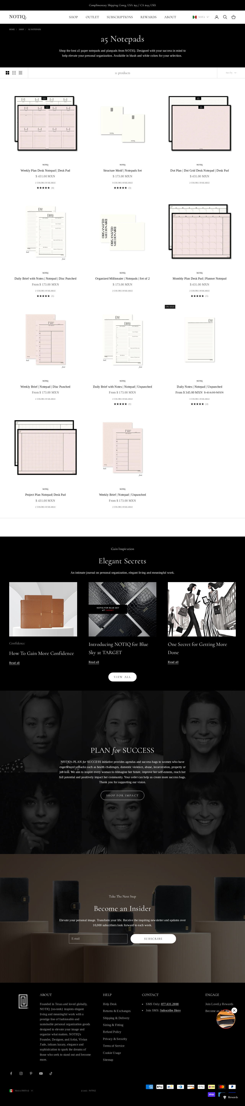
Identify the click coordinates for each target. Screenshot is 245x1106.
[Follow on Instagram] (21, 1073)
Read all (14, 662)
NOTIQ (45, 165)
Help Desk (110, 1004)
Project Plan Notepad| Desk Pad (45, 494)
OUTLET (92, 17)
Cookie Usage (112, 1052)
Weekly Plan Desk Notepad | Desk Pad (45, 170)
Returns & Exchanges (117, 1011)
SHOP (73, 17)
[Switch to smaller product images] (14, 73)
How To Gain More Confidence (41, 653)
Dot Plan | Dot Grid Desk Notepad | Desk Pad (199, 170)
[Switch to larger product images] (7, 73)
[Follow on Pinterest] (31, 1073)
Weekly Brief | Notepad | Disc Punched (45, 386)
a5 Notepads (34, 29)
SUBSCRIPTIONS (120, 17)
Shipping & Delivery (116, 1018)
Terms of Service (113, 1045)
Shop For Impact (122, 795)
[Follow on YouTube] (41, 1073)
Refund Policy (112, 1031)
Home (12, 29)
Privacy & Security (115, 1039)
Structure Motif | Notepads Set (122, 170)
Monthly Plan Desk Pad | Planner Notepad (199, 278)
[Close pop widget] (234, 1010)
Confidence (17, 643)
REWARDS (148, 17)
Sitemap (108, 1059)
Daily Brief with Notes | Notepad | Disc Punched (45, 278)
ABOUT (170, 17)
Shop (21, 29)
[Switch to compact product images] (20, 73)
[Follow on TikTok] (51, 1073)
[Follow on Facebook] (11, 1073)
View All (122, 677)
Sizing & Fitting (113, 1025)
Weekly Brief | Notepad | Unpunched (122, 494)
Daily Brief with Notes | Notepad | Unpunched (122, 386)
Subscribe (153, 938)
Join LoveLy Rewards (219, 1004)
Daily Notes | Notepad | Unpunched (199, 386)
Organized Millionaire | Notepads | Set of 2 (122, 278)
